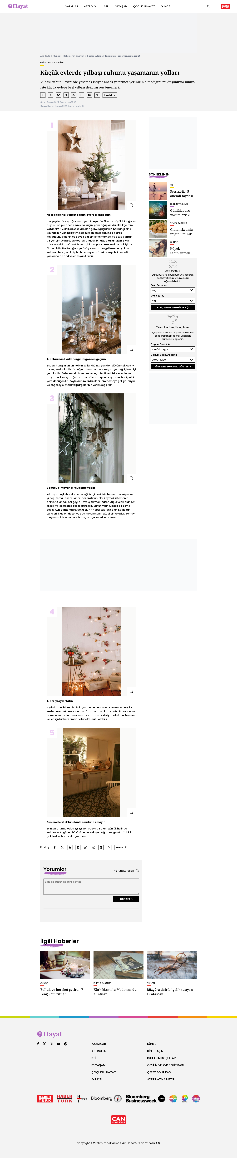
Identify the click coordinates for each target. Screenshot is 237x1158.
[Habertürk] (45, 1098)
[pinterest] (65, 1044)
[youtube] (58, 1044)
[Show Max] (196, 1098)
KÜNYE (151, 1044)
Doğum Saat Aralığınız (164, 354)
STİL (94, 1058)
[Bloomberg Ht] (106, 1098)
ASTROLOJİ (99, 1051)
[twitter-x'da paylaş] (50, 95)
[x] (44, 1044)
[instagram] (51, 1044)
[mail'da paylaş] (81, 95)
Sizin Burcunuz (159, 285)
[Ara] (208, 6)
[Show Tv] (173, 1098)
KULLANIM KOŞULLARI (161, 1058)
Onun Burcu (157, 295)
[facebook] (38, 1044)
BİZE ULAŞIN (155, 1051)
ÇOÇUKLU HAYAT (103, 1072)
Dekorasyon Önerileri (74, 56)
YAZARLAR (98, 1044)
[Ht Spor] (82, 1098)
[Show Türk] (185, 1098)
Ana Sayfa (45, 56)
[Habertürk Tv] (64, 1098)
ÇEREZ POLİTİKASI (159, 1072)
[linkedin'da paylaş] (66, 95)
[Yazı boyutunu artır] (97, 95)
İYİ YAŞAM (98, 1065)
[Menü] (215, 6)
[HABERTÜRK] (225, 6)
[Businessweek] (145, 1098)
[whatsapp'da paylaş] (73, 95)
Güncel (56, 56)
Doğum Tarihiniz (160, 344)
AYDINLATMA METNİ (160, 1079)
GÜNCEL (97, 1079)
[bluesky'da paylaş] (58, 95)
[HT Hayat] (118, 1034)
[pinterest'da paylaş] (89, 95)
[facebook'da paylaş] (42, 95)
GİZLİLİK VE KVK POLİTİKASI (165, 1065)
